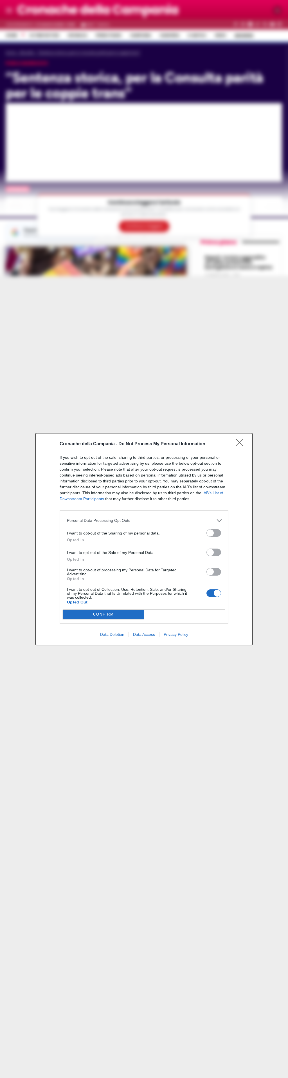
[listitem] (144, 521)
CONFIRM (103, 614)
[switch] (213, 533)
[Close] (241, 444)
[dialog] (144, 539)
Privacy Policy (176, 634)
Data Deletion (112, 634)
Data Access (144, 634)
